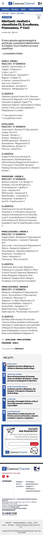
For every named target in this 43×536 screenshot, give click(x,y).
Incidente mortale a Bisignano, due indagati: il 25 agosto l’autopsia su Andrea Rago (21, 391)
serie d (15, 343)
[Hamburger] (3, 4)
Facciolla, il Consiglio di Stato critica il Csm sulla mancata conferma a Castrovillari (22, 403)
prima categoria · (24, 340)
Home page (5, 13)
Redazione (9, 522)
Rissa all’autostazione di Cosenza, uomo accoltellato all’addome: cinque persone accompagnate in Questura (22, 378)
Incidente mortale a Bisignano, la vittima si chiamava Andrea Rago (20, 367)
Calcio (13, 13)
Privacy (30, 522)
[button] (38, 17)
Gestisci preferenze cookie (24, 525)
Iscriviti (34, 444)
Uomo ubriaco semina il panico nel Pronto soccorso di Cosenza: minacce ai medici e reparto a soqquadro (22, 415)
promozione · (7, 343)
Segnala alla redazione (19, 522)
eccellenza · (11, 340)
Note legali (11, 525)
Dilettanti (20, 13)
